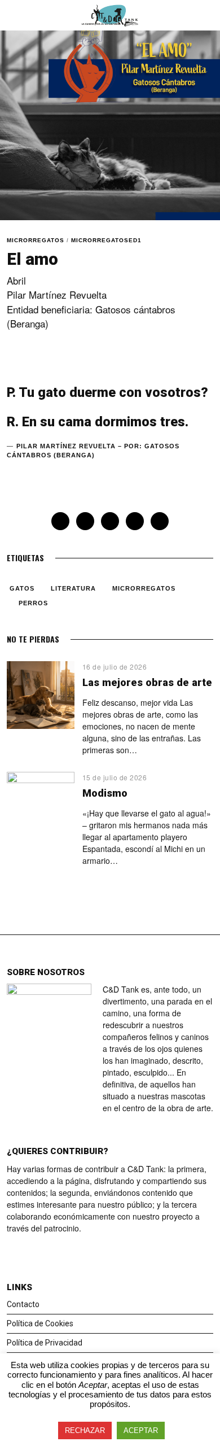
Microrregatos (35, 240)
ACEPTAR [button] (141, 1430)
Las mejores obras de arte (147, 682)
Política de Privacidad (44, 1342)
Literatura (73, 588)
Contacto (23, 1304)
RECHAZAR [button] (85, 1430)
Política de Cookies (40, 1323)
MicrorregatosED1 (106, 240)
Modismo (104, 793)
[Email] (160, 521)
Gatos (22, 588)
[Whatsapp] (135, 521)
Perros (33, 603)
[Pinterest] (110, 521)
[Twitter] (85, 521)
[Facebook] (60, 521)
